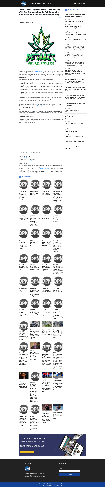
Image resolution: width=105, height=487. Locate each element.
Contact (61, 485)
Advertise (55, 485)
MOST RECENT (38, 3)
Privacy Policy (49, 485)
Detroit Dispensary (38, 71)
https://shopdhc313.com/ (29, 160)
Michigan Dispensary (41, 105)
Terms (43, 485)
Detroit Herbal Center (40, 118)
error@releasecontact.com (43, 168)
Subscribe (70, 474)
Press (44, 3)
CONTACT (49, 3)
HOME (32, 3)
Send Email (24, 157)
